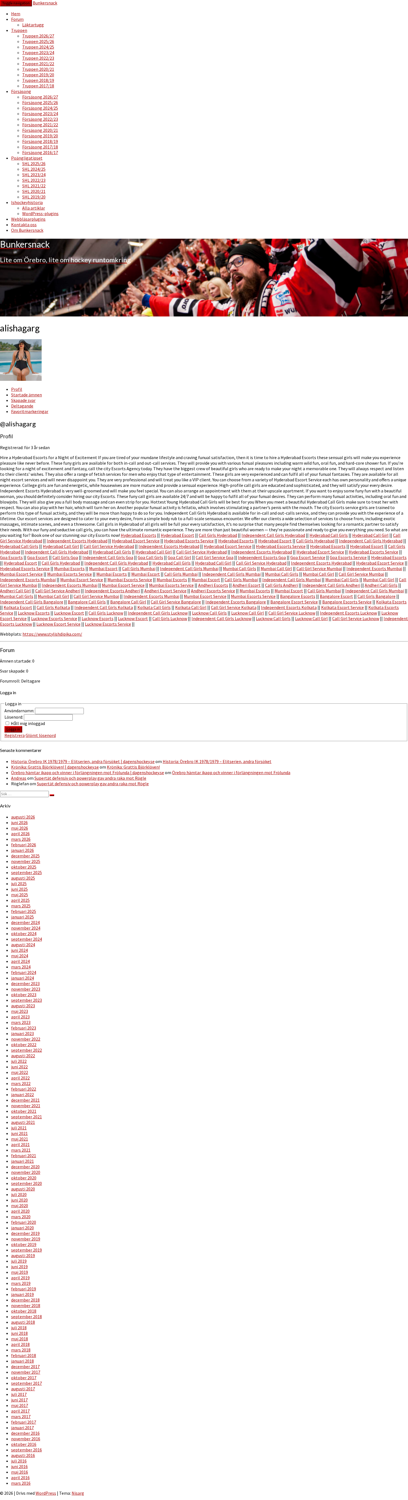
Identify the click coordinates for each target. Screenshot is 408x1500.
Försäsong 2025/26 (40, 102)
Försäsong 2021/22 (40, 124)
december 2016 (25, 1433)
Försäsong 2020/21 (40, 130)
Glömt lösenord (41, 735)
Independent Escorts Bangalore (235, 602)
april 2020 (20, 1211)
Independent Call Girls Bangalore (31, 602)
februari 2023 (23, 1028)
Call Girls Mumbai (138, 568)
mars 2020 (21, 1216)
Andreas (18, 778)
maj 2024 (19, 955)
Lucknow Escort (69, 613)
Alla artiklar (33, 208)
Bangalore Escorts (297, 596)
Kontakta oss (24, 224)
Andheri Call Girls (381, 585)
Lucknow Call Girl (247, 613)
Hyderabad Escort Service (136, 540)
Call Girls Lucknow (106, 613)
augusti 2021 (23, 1122)
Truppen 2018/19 (38, 80)
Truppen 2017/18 (38, 86)
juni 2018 (19, 1333)
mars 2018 (21, 1350)
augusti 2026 (23, 817)
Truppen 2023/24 (38, 52)
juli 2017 (19, 1394)
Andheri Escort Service (165, 590)
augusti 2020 (23, 1189)
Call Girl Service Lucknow (291, 613)
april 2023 (20, 1017)
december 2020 (25, 1166)
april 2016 (20, 1477)
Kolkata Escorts (391, 602)
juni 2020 (19, 1200)
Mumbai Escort (103, 568)
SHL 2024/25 (34, 169)
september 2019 (26, 1250)
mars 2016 (21, 1483)
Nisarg (78, 1493)
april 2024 (20, 961)
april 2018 (20, 1344)
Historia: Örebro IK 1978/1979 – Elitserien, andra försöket (217, 761)
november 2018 (25, 1305)
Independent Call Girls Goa (107, 557)
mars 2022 (21, 1083)
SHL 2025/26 (34, 163)
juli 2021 (19, 1128)
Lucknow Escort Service (58, 624)
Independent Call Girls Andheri (331, 585)
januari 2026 (22, 850)
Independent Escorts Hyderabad (77, 540)
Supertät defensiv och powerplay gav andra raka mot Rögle (90, 778)
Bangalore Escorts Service (347, 602)
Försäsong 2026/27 (40, 97)
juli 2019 (19, 1261)
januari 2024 (22, 978)
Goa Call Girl (179, 557)
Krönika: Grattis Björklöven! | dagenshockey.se (55, 767)
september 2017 (26, 1383)
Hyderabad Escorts (138, 535)
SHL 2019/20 (34, 197)
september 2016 (26, 1450)
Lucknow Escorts (34, 613)
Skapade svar (23, 400)
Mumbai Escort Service (21, 574)
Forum (17, 19)
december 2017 (25, 1366)
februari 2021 (23, 1155)
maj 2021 (19, 1139)
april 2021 (20, 1144)
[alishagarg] (21, 379)
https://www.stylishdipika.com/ (52, 634)
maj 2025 (19, 894)
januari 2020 (22, 1227)
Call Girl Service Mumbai (319, 568)
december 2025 (25, 856)
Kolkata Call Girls (154, 607)
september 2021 (26, 1116)
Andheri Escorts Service (213, 590)
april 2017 (20, 1411)
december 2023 (25, 983)
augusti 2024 (23, 944)
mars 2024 (21, 967)
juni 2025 (19, 889)
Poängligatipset (26, 158)
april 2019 (20, 1277)
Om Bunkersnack (27, 230)
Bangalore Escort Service (294, 602)
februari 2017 (23, 1422)
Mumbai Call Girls (239, 568)
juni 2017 (19, 1400)
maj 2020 (19, 1205)
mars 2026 (21, 839)
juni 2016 (19, 1466)
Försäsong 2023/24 (40, 113)
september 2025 (26, 872)
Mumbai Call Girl (276, 568)
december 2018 (25, 1300)
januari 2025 (22, 917)
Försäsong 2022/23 (40, 119)
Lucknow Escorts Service (54, 618)
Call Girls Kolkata (53, 607)
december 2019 (25, 1233)
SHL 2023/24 (34, 174)
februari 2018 (23, 1355)
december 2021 (25, 1100)
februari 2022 (23, 1089)
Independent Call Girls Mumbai (189, 568)
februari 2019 (23, 1289)
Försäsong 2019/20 (40, 136)
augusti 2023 (23, 1005)
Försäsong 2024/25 (40, 108)
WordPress (46, 1493)
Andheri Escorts (213, 585)
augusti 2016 (23, 1455)
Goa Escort (37, 557)
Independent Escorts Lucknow (348, 613)
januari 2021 (22, 1161)
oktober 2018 (23, 1311)
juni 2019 (19, 1266)
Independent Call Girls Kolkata (103, 607)
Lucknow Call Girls (209, 613)
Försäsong (21, 91)
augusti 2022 (23, 1055)
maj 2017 (19, 1405)
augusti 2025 (23, 878)
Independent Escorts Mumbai (374, 568)
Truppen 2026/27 (38, 36)
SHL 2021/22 (34, 185)
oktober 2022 (23, 1044)
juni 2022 (19, 1066)
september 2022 (26, 1050)
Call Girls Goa (65, 557)
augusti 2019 (23, 1255)
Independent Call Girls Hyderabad (273, 535)
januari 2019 (22, 1294)
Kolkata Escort (18, 607)
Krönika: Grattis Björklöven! (133, 767)
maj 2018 (19, 1339)
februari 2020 (23, 1222)
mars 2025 (21, 905)
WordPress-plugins (40, 213)
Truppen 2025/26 (38, 41)
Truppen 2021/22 (38, 63)
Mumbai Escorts (69, 568)
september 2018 (26, 1316)
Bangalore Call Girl (128, 602)
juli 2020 (19, 1194)
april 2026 (20, 833)
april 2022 (20, 1078)
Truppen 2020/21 (38, 69)
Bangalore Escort (336, 596)
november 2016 (25, 1438)
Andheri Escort (247, 585)
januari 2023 (22, 1033)
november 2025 (25, 861)
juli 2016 (19, 1461)
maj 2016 (19, 1472)
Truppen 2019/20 (38, 74)
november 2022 (25, 1039)
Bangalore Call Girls (87, 602)
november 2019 (25, 1239)
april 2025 (20, 900)
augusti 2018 (23, 1322)
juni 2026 (19, 822)
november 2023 (25, 989)
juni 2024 (19, 950)
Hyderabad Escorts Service (189, 540)
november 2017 (25, 1372)
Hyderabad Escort (177, 535)
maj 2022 (19, 1072)
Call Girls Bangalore (376, 596)
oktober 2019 (23, 1244)
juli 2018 (19, 1327)
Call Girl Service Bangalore (176, 602)
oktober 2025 (23, 867)
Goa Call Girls (150, 557)
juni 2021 (19, 1133)
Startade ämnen (26, 394)
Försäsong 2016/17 (40, 152)
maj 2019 (19, 1272)
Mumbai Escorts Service (69, 574)
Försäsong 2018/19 (40, 141)
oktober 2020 (23, 1178)
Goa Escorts (11, 557)
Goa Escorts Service (348, 557)
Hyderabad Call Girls (328, 535)
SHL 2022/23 (34, 180)
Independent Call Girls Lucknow (158, 613)
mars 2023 (21, 1022)
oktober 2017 (23, 1377)
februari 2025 (23, 911)
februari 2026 (23, 844)
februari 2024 (23, 972)
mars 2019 (21, 1283)
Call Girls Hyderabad (218, 535)
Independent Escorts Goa (262, 557)
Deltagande (22, 406)
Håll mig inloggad (28, 723)
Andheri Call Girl (15, 590)
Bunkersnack (45, 3)
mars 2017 (21, 1416)
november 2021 (25, 1105)
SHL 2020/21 (34, 191)
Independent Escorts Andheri (112, 590)
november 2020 (25, 1172)
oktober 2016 (23, 1444)
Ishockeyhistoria (27, 202)
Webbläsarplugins (28, 219)
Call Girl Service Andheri (57, 590)
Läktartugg (33, 24)
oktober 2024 (23, 933)
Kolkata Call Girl (190, 607)
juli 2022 (19, 1061)
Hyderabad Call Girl (370, 535)
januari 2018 (22, 1361)
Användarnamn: (19, 710)
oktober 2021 (23, 1111)
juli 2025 (19, 883)
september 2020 (26, 1183)
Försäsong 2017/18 (40, 147)
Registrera (14, 735)
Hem (15, 13)
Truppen (19, 30)
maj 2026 (19, 828)
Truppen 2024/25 (38, 47)
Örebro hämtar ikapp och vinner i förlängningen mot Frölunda (231, 772)
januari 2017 (22, 1427)
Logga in (13, 729)
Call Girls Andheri (281, 585)
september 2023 (26, 1000)
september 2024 (26, 939)
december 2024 (25, 922)
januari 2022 (22, 1094)
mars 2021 (21, 1150)
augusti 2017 (23, 1388)
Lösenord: (14, 717)
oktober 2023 (23, 994)
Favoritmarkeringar (29, 411)
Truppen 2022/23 (38, 58)
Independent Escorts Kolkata (289, 607)
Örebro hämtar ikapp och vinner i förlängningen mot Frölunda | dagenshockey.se (87, 772)
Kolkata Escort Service (342, 607)
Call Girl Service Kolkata (233, 607)
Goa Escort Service (307, 557)
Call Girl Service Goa (214, 557)
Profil (16, 389)
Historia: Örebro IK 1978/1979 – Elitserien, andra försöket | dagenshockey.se (83, 761)
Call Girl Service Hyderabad (109, 546)
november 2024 (25, 928)
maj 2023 (19, 1011)
